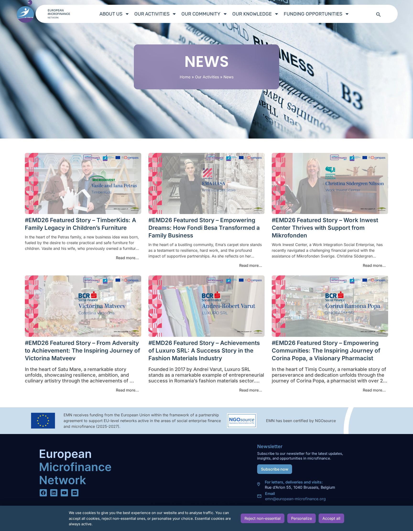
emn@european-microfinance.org (295, 498)
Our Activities (151, 14)
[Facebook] (43, 492)
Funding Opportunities (313, 14)
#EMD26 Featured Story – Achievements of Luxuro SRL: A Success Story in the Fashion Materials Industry (204, 350)
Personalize (301, 518)
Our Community (200, 14)
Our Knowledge (252, 14)
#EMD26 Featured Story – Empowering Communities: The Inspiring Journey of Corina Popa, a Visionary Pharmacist (326, 350)
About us (110, 14)
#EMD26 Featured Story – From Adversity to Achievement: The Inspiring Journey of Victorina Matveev (82, 350)
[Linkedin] (53, 492)
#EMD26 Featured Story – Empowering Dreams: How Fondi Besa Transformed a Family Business (204, 228)
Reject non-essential (263, 518)
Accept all (331, 518)
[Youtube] (64, 492)
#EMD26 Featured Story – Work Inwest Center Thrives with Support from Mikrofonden (325, 228)
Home (185, 77)
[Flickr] (74, 492)
